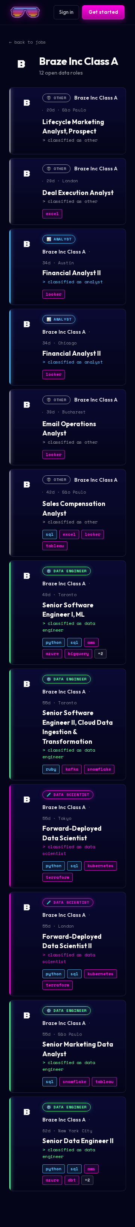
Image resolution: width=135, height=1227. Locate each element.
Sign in (66, 12)
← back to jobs (27, 42)
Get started (103, 12)
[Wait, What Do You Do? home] (25, 12)
